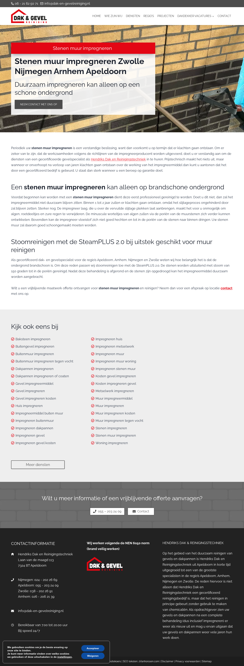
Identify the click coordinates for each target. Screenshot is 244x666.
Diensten (133, 16)
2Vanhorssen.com (149, 661)
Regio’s (148, 16)
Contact (224, 16)
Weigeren (93, 655)
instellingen (64, 656)
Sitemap (207, 661)
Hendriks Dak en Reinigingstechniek (118, 159)
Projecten (165, 16)
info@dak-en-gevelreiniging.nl (41, 611)
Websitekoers (113, 661)
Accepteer (93, 648)
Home (96, 16)
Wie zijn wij (113, 16)
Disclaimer (167, 661)
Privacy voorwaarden (187, 661)
